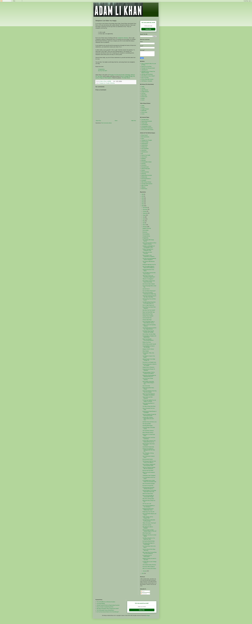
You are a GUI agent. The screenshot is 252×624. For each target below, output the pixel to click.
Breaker (143, 98)
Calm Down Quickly (147, 524)
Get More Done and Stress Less (150, 421)
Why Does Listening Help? (148, 498)
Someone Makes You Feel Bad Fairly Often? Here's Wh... (149, 491)
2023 (143, 200)
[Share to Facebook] (120, 81)
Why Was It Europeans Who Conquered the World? (108, 608)
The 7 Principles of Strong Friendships (148, 454)
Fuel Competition (145, 148)
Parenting (143, 163)
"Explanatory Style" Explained (149, 475)
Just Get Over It (146, 288)
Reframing (112, 83)
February (145, 226)
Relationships (144, 177)
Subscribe (148, 29)
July (144, 217)
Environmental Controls (148, 459)
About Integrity (146, 351)
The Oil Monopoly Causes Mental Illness (105, 610)
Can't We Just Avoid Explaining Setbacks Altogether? (149, 259)
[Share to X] (118, 81)
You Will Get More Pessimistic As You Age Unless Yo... (149, 302)
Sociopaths (143, 180)
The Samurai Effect (147, 423)
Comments (144, 593)
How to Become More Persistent (147, 253)
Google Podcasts (145, 91)
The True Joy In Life (147, 503)
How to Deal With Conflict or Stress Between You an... (149, 322)
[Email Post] (114, 81)
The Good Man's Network (148, 430)
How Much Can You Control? (149, 310)
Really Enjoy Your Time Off (148, 511)
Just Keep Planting (101, 603)
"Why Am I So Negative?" (148, 278)
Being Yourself (144, 135)
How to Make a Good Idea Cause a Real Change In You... (148, 382)
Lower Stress (144, 156)
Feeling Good (144, 146)
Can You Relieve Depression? (149, 290)
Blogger (148, 615)
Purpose (143, 170)
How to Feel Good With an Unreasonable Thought (148, 496)
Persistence (143, 165)
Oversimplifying (146, 234)
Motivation (143, 160)
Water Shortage (144, 185)
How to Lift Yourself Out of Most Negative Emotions (149, 243)
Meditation (143, 158)
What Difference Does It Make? (148, 76)
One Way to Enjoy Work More (149, 406)
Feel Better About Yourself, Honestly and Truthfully (148, 331)
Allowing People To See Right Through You (149, 360)
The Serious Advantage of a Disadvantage (148, 543)
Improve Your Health (145, 155)
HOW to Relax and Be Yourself (149, 344)
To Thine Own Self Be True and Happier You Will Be (149, 401)
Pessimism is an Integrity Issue (149, 362)
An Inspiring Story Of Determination (147, 556)
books (142, 138)
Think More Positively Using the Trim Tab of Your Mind (149, 296)
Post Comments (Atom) (106, 123)
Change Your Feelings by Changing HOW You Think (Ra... (149, 450)
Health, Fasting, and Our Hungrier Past (148, 517)
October (145, 211)
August (144, 215)
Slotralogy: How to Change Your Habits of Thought (148, 72)
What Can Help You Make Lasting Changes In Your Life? (149, 530)
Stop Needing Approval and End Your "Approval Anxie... (149, 328)
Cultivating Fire (144, 69)
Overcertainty (145, 230)
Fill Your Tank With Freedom (147, 79)
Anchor (142, 99)
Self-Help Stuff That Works (147, 74)
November (145, 209)
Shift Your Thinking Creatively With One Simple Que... (149, 468)
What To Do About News (148, 493)
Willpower (143, 187)
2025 (143, 196)
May (144, 220)
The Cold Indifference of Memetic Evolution (106, 601)
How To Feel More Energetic (149, 483)
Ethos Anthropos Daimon (148, 432)
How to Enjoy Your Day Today (149, 334)
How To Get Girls (146, 385)
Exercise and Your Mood (148, 470)
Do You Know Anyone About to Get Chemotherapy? (108, 611)
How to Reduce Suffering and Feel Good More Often (149, 465)
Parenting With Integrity (148, 425)
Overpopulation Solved (146, 126)
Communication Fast (147, 317)
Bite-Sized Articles (145, 136)
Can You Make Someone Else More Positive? (149, 273)
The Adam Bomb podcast (146, 183)
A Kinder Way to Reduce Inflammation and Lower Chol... (148, 418)
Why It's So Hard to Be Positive (149, 568)
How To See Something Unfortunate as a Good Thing (149, 293)
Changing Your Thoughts (104, 83)
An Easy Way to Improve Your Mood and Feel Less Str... (149, 441)
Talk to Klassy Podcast (146, 181)
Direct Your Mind (145, 77)
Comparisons (101, 69)
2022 (143, 201)
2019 (143, 573)
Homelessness (144, 151)
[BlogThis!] (117, 81)
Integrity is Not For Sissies (148, 349)
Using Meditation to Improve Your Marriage (149, 346)
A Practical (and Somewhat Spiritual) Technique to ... (148, 488)
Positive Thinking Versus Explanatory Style (148, 250)
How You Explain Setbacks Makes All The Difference (148, 267)
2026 (143, 194)
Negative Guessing (147, 228)
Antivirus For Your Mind (146, 66)
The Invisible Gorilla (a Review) (149, 564)
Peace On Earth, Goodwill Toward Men (105, 606)
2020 (143, 205)
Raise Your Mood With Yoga (149, 312)
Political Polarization (145, 168)
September (145, 213)
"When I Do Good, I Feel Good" (149, 523)
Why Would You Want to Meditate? (148, 527)
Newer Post (98, 120)
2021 (143, 203)
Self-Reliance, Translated (146, 81)
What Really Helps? (147, 533)
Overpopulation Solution (146, 161)
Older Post (133, 120)
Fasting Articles (144, 143)
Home (116, 120)
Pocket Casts (144, 96)
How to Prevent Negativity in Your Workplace (149, 506)
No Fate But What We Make (149, 541)
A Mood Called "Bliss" (147, 319)
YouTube (143, 88)
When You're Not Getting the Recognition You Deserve (149, 394)
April (144, 222)
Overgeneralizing (146, 236)
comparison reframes (123, 37)
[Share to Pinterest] (121, 81)
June (144, 218)
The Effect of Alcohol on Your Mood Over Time (149, 538)
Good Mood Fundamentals (148, 446)
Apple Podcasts (144, 89)
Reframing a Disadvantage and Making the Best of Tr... (149, 376)
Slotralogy (127, 74)
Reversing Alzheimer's (146, 178)
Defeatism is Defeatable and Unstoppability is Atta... (149, 246)
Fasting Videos (144, 145)
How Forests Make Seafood (149, 283)
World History (144, 188)
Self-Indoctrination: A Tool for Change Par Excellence (149, 373)
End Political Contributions (147, 127)
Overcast (143, 93)
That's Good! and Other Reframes (148, 397)
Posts (143, 591)
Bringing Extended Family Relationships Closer (148, 509)
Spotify (142, 86)
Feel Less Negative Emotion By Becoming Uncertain (149, 415)
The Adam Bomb (126, 77)
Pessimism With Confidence (149, 566)
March (144, 224)
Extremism (145, 232)
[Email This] (116, 81)
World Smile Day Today (148, 314)
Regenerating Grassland (146, 121)
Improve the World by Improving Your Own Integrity (149, 391)
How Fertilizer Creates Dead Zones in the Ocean (149, 281)
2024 (143, 198)
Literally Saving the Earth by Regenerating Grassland (108, 605)
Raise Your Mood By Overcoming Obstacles (148, 339)
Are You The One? (102, 70)
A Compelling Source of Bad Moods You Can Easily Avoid (149, 481)
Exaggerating (145, 237)
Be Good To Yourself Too (148, 485)
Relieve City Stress (147, 342)
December (145, 207)
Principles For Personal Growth (116, 74)
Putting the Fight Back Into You (149, 264)
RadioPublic (143, 110)
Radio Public (144, 95)
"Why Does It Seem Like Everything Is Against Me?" (149, 276)
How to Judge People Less (148, 305)
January (145, 570)
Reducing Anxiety (145, 171)
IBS (142, 153)
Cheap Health (144, 122)
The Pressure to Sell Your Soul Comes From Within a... (149, 462)
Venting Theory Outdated (148, 315)
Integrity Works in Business (148, 367)
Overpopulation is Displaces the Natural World (149, 336)
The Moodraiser (144, 124)
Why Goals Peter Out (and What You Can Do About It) (149, 553)
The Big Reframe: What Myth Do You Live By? (149, 520)
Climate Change (144, 141)
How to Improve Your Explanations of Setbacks (148, 256)
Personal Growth (145, 166)
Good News (143, 150)
